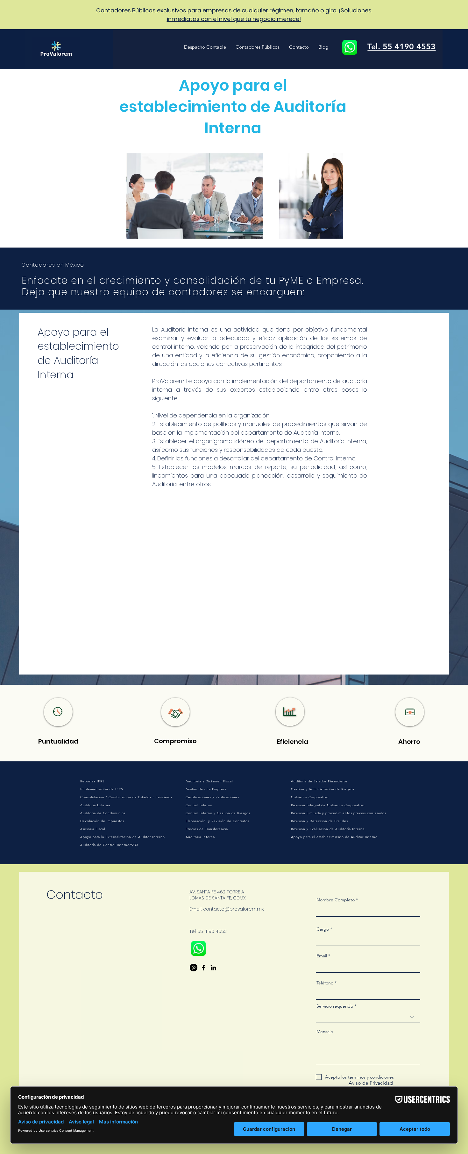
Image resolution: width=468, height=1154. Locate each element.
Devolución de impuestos (102, 821)
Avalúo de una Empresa (206, 789)
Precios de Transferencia (207, 829)
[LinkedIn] (213, 967)
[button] (205, 47)
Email (321, 956)
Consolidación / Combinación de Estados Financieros (126, 797)
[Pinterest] (193, 967)
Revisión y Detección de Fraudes (319, 821)
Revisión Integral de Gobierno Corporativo (328, 805)
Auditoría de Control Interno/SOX (109, 845)
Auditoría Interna (200, 837)
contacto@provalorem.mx (233, 909)
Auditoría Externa (95, 805)
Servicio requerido (334, 1006)
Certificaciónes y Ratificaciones (212, 797)
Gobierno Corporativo (310, 797)
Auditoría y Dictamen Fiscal (209, 781)
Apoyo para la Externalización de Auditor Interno (122, 837)
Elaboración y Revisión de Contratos (217, 821)
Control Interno (199, 805)
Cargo (322, 929)
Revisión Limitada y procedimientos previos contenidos (338, 813)
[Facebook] (203, 967)
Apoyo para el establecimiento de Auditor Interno (334, 837)
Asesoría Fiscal (92, 829)
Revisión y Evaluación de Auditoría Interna (328, 829)
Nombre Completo (335, 900)
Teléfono (324, 983)
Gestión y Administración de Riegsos (322, 789)
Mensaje (324, 1031)
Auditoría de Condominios (102, 813)
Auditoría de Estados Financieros (319, 781)
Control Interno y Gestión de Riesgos (218, 813)
